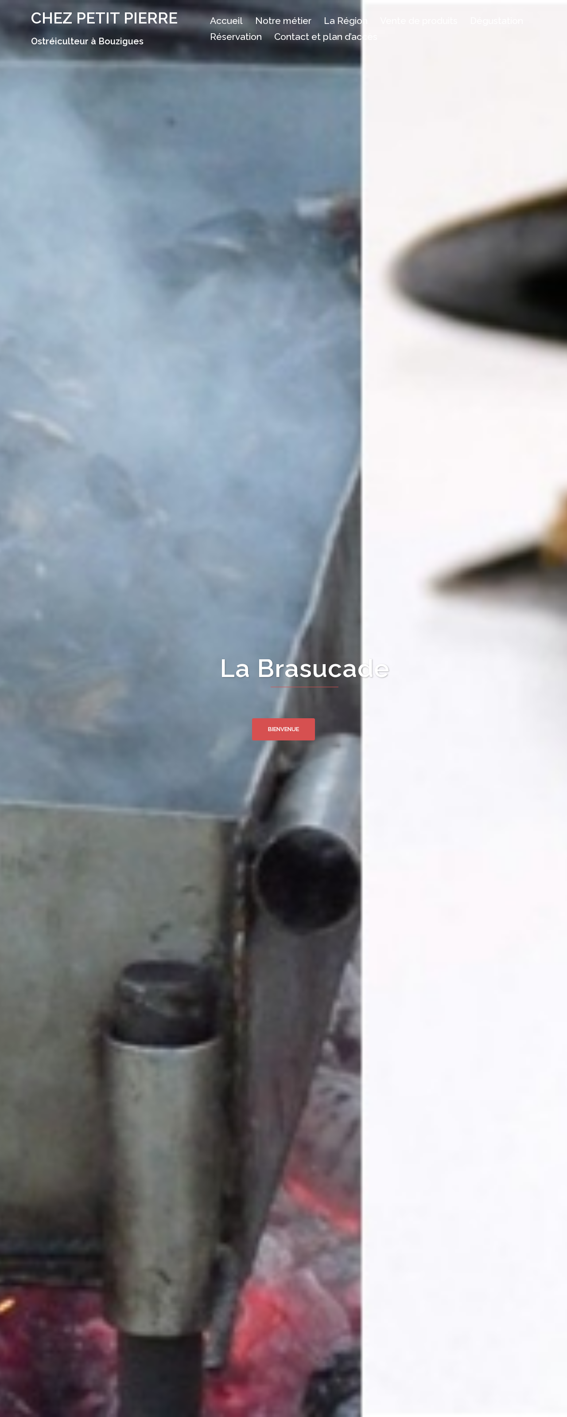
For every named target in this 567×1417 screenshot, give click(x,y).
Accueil (226, 20)
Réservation (236, 36)
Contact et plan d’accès (325, 36)
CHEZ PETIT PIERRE (104, 18)
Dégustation (496, 20)
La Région (346, 20)
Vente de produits (419, 20)
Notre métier (283, 20)
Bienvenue (283, 729)
